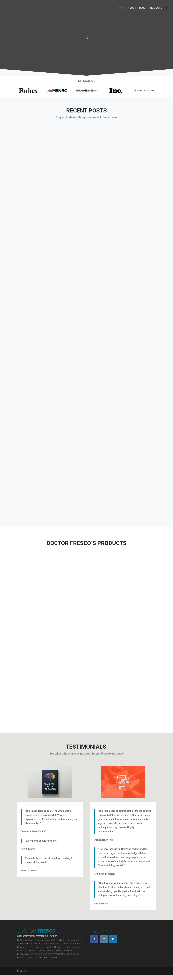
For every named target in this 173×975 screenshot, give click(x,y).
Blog (142, 8)
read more (86, 237)
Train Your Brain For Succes (86, 679)
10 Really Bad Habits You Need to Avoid (87, 476)
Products (155, 8)
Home (121, 8)
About (132, 8)
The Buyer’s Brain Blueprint (38, 592)
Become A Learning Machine (38, 674)
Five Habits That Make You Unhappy (86, 349)
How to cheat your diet (86, 222)
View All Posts (86, 513)
